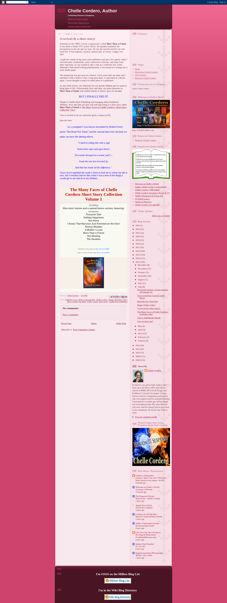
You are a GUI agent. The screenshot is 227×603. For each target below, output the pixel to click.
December (142, 265)
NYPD (89, 302)
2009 (138, 356)
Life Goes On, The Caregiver (148, 532)
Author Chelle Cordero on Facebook (151, 187)
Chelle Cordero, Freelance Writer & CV (152, 193)
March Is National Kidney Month (149, 517)
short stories (103, 302)
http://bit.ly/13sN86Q (102, 249)
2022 (138, 229)
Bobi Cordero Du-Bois (87, 300)
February (142, 337)
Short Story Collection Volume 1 (102, 197)
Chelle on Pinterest (143, 202)
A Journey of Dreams (144, 489)
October (141, 272)
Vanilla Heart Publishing (118, 302)
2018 (138, 244)
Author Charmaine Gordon (147, 523)
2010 (138, 353)
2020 (138, 236)
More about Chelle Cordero (146, 72)
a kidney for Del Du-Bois (146, 514)
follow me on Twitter (161, 216)
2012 (138, 345)
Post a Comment (70, 314)
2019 (138, 240)
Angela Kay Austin (144, 505)
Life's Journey (141, 75)
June (140, 287)
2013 (138, 262)
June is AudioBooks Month (148, 318)
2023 (138, 225)
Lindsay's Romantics (145, 476)
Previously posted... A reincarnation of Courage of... (152, 291)
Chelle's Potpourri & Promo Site (149, 196)
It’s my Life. (140, 546)
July (140, 283)
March (141, 333)
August (141, 280)
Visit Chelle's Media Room (78, 23)
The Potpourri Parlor (145, 496)
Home (94, 323)
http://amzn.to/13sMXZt (101, 252)
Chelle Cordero (101, 300)
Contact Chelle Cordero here (79, 26)
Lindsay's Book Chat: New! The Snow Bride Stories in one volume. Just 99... (151, 479)
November (142, 269)
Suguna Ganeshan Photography (149, 553)
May (140, 326)
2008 (138, 360)
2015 (138, 255)
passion (95, 302)
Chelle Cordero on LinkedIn (147, 205)
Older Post (121, 323)
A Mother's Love (71, 300)
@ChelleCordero (142, 199)
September (143, 276)
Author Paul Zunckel (145, 544)
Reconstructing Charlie (145, 526)
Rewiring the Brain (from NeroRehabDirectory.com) (146, 536)
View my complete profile (146, 417)
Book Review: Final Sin (147, 301)
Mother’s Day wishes (144, 555)
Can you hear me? (145, 321)
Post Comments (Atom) (84, 329)
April (140, 330)
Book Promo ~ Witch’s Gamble (148, 499)
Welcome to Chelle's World (147, 184)
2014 (138, 258)
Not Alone (82, 302)
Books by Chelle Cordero (78, 19)
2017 (138, 247)
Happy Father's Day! (146, 305)
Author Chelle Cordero (140, 89)
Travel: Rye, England (144, 508)
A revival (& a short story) (148, 308)
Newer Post (66, 323)
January (142, 341)
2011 (138, 349)
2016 (138, 251)
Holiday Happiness (115, 300)
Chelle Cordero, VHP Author (147, 190)
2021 (138, 233)
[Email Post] (111, 296)
